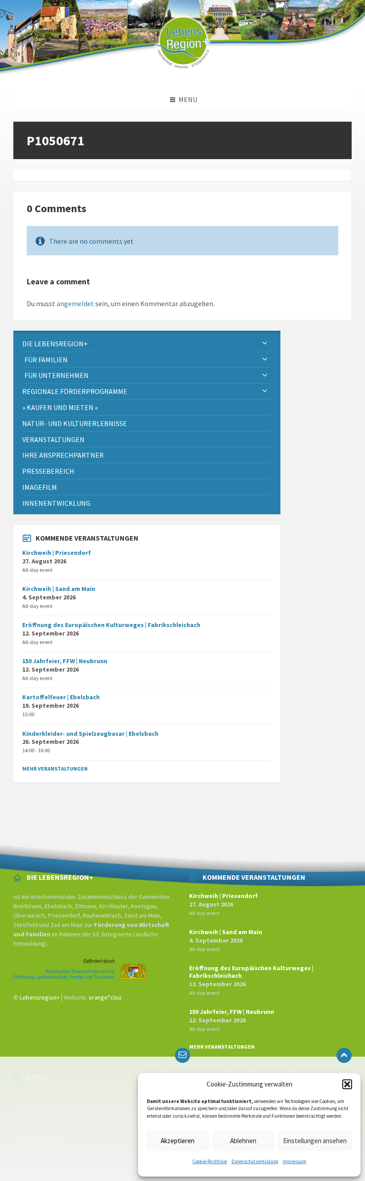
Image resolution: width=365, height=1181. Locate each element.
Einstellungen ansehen (315, 1140)
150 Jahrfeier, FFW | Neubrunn (64, 661)
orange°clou (105, 997)
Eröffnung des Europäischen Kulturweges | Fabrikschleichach (111, 625)
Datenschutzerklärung (254, 1161)
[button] (347, 1084)
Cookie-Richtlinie (209, 1161)
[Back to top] (344, 1055)
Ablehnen (243, 1140)
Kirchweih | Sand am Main (58, 589)
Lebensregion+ (40, 997)
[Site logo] (182, 73)
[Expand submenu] (265, 343)
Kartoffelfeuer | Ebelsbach (61, 697)
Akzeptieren (178, 1140)
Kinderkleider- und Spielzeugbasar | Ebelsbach (90, 734)
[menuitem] (147, 344)
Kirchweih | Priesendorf (56, 553)
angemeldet (75, 303)
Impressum (294, 1161)
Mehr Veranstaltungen (55, 768)
